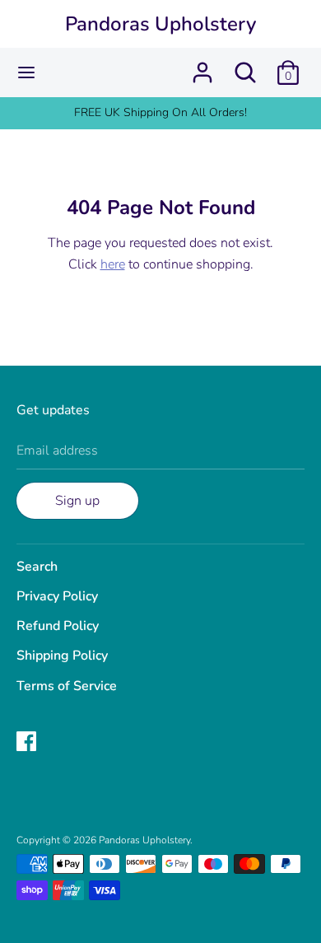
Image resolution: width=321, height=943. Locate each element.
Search (37, 567)
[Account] (202, 66)
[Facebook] (28, 743)
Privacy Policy (57, 596)
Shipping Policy (62, 656)
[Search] (245, 66)
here (112, 264)
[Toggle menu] (26, 72)
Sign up (77, 501)
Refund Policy (57, 626)
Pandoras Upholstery (160, 24)
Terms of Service (66, 686)
